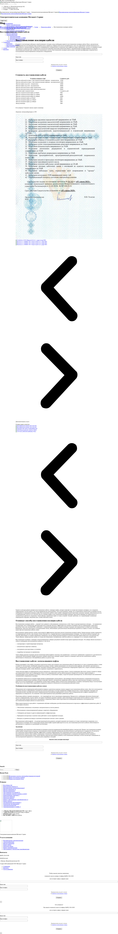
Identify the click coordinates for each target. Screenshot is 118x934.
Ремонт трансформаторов (13, 25)
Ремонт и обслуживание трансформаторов (15, 799)
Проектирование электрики (11, 795)
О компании (6, 866)
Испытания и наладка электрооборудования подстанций (24, 776)
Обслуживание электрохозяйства (15, 30)
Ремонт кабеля (7, 801)
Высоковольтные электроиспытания (13, 840)
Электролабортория (8, 842)
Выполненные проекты (10, 786)
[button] (59, 288)
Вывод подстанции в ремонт (17, 777)
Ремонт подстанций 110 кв (16, 779)
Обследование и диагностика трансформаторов (16, 849)
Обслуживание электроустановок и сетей (15, 794)
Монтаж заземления (11, 33)
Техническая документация (11, 804)
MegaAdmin (17, 28)
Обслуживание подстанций (11, 792)
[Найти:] (7, 769)
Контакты (6, 868)
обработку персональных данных (59, 66)
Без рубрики (7, 785)
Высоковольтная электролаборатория (14, 788)
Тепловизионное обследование (12, 802)
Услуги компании (8, 23)
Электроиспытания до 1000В (12, 807)
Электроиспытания (9, 805)
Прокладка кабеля (25, 28)
